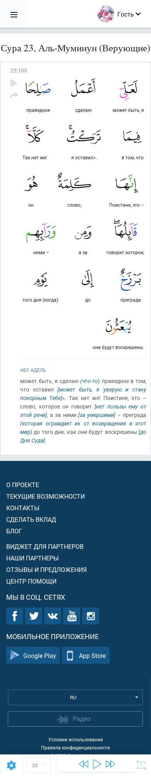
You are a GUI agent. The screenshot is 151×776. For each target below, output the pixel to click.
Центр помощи (31, 581)
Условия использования (75, 739)
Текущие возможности (45, 496)
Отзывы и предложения (46, 569)
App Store (92, 655)
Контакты (22, 508)
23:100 (18, 70)
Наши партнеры (32, 558)
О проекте (22, 485)
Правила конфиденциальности (75, 747)
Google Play (39, 655)
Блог (14, 531)
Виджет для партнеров (45, 546)
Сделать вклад (31, 519)
